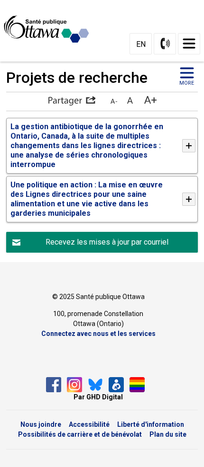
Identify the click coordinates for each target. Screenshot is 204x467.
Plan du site (167, 434)
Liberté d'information (150, 424)
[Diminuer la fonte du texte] (114, 101)
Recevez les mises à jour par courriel (107, 242)
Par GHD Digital (98, 397)
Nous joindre (40, 424)
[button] (71, 101)
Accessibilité (89, 424)
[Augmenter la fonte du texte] (130, 101)
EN (141, 44)
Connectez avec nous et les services (98, 333)
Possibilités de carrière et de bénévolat (80, 434)
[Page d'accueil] (50, 29)
